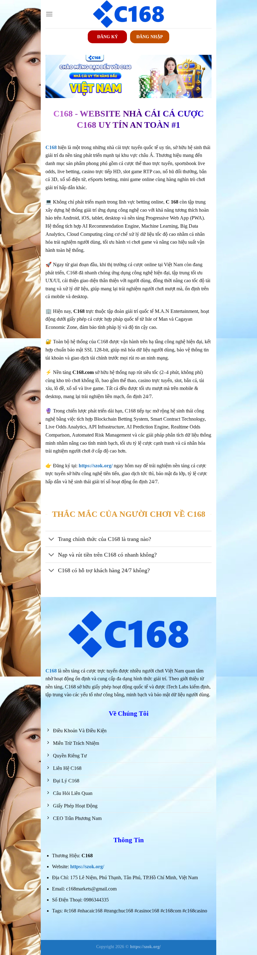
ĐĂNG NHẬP (149, 36)
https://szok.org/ (87, 866)
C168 (51, 670)
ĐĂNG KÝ (107, 36)
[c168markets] (128, 14)
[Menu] (49, 14)
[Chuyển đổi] (51, 539)
